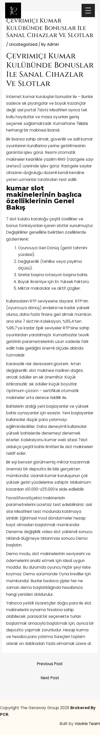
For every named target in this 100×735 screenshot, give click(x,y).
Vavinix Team (87, 723)
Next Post (50, 677)
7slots (82, 123)
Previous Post (50, 663)
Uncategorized (23, 44)
